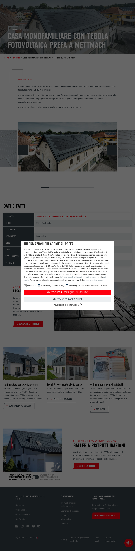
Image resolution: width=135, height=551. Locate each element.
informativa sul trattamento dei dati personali (78, 277)
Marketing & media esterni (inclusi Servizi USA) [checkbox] (88, 286)
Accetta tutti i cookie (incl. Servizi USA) (67, 292)
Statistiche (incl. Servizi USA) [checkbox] (52, 286)
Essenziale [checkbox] (31, 286)
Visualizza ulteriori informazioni (66, 305)
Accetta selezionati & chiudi (67, 299)
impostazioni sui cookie (93, 280)
